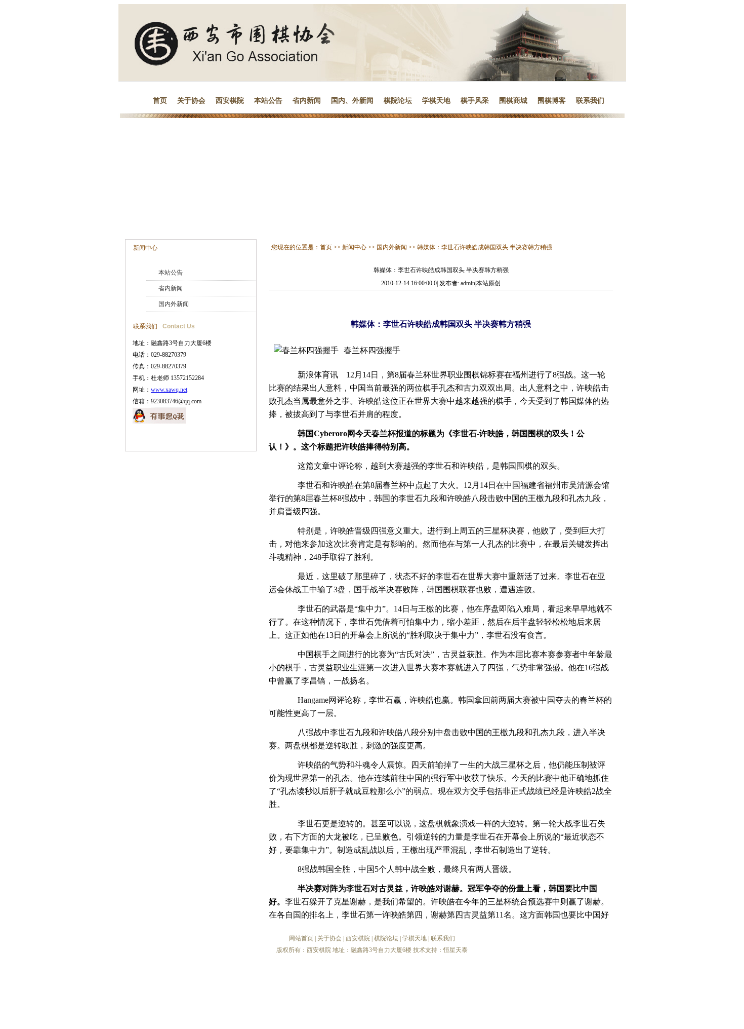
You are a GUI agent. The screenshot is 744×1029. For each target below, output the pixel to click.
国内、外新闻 (352, 100)
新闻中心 (145, 247)
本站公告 (268, 100)
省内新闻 (307, 100)
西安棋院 (230, 100)
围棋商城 (513, 100)
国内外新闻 (173, 304)
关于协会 (191, 100)
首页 (160, 100)
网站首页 (301, 938)
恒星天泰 (455, 950)
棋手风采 (475, 100)
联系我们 (590, 100)
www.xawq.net (169, 389)
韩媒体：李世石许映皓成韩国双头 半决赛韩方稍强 (484, 247)
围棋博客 (552, 100)
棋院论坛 (398, 100)
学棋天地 (436, 100)
